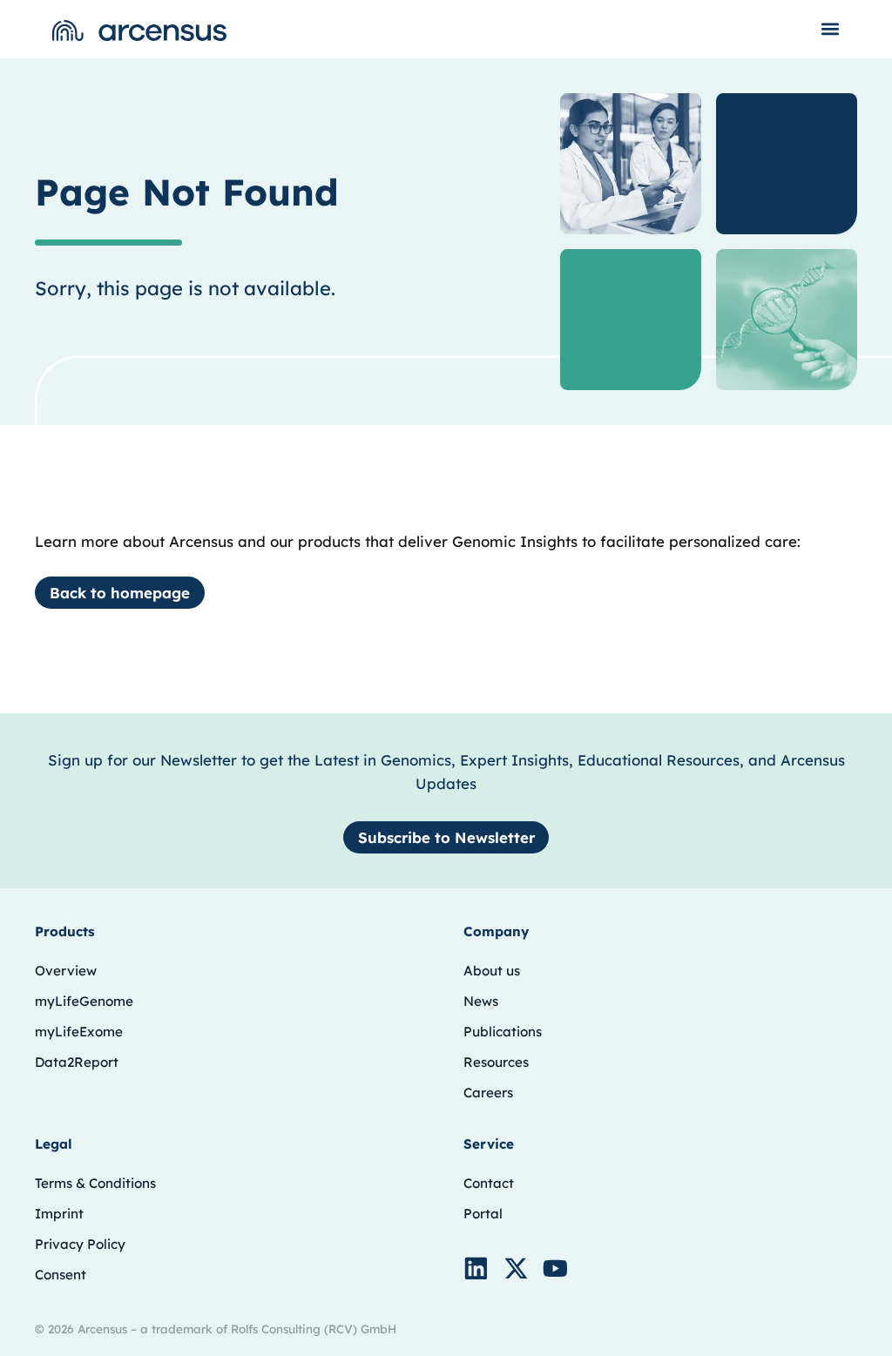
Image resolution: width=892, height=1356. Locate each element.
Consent (60, 1274)
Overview (66, 970)
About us (491, 970)
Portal (483, 1213)
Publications (502, 1031)
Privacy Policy (80, 1244)
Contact (488, 1183)
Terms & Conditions (95, 1183)
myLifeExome (79, 1031)
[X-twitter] (516, 1268)
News (480, 1001)
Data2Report (76, 1062)
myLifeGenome (84, 1001)
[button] (830, 28)
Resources (496, 1062)
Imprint (59, 1213)
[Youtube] (555, 1268)
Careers (488, 1092)
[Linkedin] (476, 1268)
